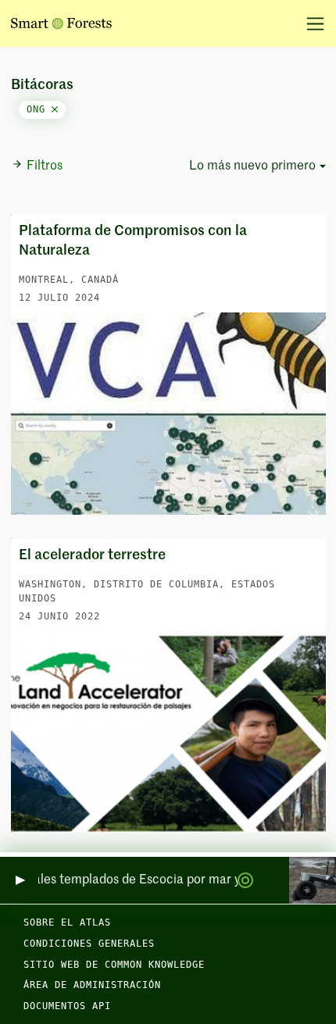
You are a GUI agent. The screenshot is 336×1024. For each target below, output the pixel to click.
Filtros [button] (45, 166)
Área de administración (92, 984)
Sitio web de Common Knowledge (114, 964)
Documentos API (67, 1006)
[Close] (55, 109)
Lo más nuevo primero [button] (252, 166)
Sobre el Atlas (67, 922)
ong (39, 109)
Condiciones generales (89, 943)
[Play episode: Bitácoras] (19, 881)
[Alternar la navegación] (310, 23)
